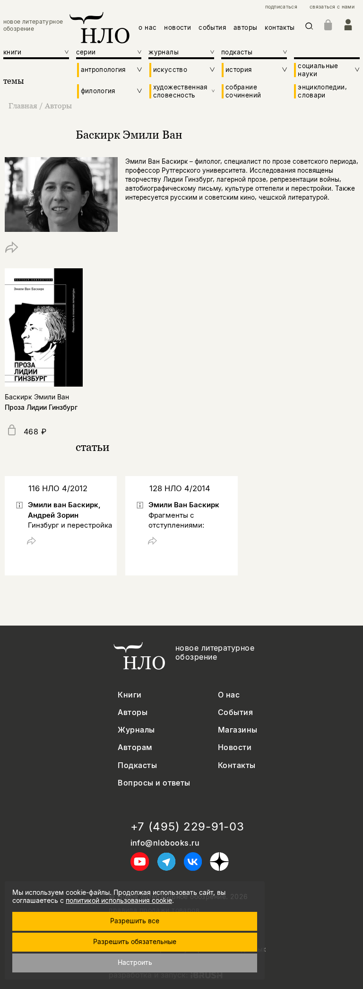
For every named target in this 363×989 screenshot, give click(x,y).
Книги (129, 694)
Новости (234, 747)
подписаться (281, 7)
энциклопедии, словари (322, 90)
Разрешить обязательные (134, 941)
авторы (245, 27)
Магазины (238, 729)
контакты (279, 27)
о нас (147, 27)
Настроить (135, 962)
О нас (229, 694)
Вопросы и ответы (154, 782)
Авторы (58, 105)
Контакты (237, 765)
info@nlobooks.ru (165, 843)
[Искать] (309, 28)
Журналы (136, 729)
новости (177, 27)
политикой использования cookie (119, 900)
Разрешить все (134, 921)
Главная (23, 105)
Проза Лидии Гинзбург (41, 407)
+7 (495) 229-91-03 (187, 826)
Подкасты (137, 765)
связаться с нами (332, 7)
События (235, 712)
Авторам (135, 747)
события (212, 27)
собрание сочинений (243, 90)
